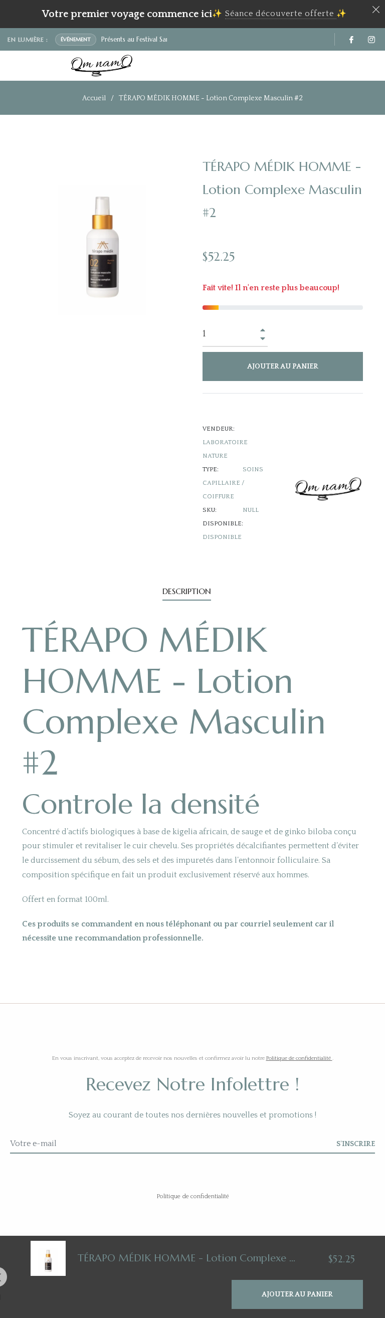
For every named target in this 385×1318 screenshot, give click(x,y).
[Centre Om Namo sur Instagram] (371, 39)
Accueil (94, 98)
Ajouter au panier (297, 1294)
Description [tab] (186, 591)
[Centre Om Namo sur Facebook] (351, 39)
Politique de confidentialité (299, 1058)
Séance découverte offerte (279, 13)
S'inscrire (355, 1144)
